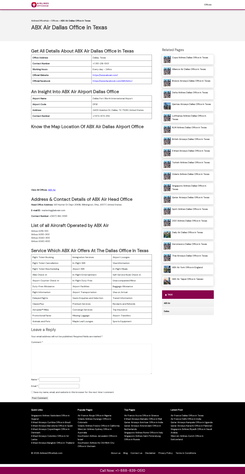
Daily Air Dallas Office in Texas (187, 232)
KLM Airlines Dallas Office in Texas (189, 127)
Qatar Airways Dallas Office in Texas (190, 197)
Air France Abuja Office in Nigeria (94, 415)
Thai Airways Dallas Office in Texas (190, 255)
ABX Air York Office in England (187, 267)
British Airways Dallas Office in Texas (191, 139)
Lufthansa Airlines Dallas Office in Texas (189, 117)
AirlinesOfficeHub (40, 20)
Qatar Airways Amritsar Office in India (143, 422)
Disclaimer (150, 453)
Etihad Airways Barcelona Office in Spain (52, 425)
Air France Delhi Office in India (186, 418)
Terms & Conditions (186, 453)
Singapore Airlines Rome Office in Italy (143, 432)
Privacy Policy (166, 453)
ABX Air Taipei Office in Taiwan (187, 279)
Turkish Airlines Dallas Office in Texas (191, 162)
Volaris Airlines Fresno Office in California (99, 425)
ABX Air (52, 189)
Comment (37, 342)
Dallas (166, 311)
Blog (125, 453)
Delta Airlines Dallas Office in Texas (190, 92)
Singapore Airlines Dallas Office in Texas (189, 187)
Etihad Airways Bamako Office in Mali (143, 418)
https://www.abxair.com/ (105, 75)
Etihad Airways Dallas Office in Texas (191, 150)
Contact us (136, 453)
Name (35, 379)
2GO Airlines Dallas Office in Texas (189, 220)
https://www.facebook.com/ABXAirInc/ (112, 80)
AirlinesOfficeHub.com (51, 453)
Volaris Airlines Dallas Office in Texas (190, 174)
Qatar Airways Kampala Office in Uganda (192, 422)
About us (116, 453)
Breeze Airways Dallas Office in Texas (191, 80)
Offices (208, 4)
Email (34, 386)
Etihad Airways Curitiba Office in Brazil (50, 422)
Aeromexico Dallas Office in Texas (189, 244)
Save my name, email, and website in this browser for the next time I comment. (74, 392)
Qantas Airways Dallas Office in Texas (191, 104)
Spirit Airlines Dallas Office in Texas (190, 209)
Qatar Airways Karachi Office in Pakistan (191, 425)
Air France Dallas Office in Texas (187, 415)
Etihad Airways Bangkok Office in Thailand (52, 442)
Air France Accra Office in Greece (141, 415)
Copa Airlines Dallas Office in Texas (190, 57)
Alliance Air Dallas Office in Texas (189, 69)
